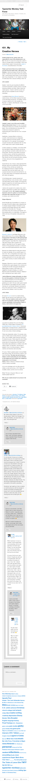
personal (16, 397)
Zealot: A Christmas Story (9, 772)
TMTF (24, 762)
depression (13, 715)
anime (23, 696)
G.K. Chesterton (18, 723)
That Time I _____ (8, 760)
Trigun (11, 765)
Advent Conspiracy (6, 696)
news (4, 743)
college (9, 710)
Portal (9, 749)
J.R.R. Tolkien (22, 395)
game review (5, 726)
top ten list (6, 765)
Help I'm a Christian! (7, 730)
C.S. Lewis (6, 708)
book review (11, 705)
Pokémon (4, 749)
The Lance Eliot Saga (7, 37)
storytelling (6, 755)
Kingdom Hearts (6, 736)
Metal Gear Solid (12, 739)
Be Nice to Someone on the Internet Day (12, 702)
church (4, 710)
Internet (5, 733)
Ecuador (14, 718)
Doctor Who (6, 718)
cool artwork (16, 710)
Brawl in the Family (19, 705)
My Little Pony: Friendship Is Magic (13, 741)
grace (3, 728)
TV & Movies (20, 394)
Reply (6, 422)
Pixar (19, 397)
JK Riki (5, 455)
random (5, 752)
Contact (19, 31)
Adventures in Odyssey (16, 696)
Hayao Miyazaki (15, 96)
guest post (16, 728)
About (8, 31)
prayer (12, 749)
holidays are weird (17, 730)
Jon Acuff (21, 733)
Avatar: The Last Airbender (11, 700)
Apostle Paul (6, 698)
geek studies (13, 726)
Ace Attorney (6, 694)
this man (9, 295)
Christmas (20, 708)
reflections (14, 752)
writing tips (22, 770)
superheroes (6, 757)
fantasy (16, 720)
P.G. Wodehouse (18, 744)
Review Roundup (22, 752)
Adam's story (14, 694)
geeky (21, 725)
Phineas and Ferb (15, 747)
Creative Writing (6, 34)
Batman (22, 700)
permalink (20, 398)
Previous (20, 41)
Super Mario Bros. (17, 757)
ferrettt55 (6, 412)
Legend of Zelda (5, 397)
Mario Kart (4, 738)
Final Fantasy (7, 723)
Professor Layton (19, 749)
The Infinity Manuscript (20, 760)
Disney (16, 395)
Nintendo (12, 397)
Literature (15, 394)
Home (4, 31)
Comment (19, 683)
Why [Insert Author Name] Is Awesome (10, 770)
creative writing (15, 713)
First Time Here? (15, 34)
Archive (13, 31)
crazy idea (5, 713)
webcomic (23, 768)
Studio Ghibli (15, 755)
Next (25, 41)
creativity (13, 395)
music (21, 738)
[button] (14, 114)
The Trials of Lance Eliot (11, 762)
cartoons (13, 708)
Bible (4, 705)
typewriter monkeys (11, 767)
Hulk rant (23, 730)
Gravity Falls (9, 728)
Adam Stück (9, 398)
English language (8, 720)
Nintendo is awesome (7, 234)
